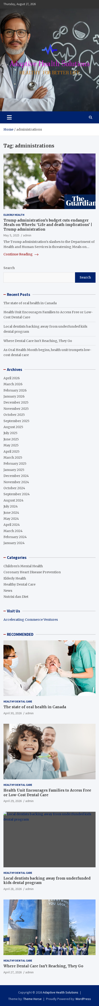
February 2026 (15, 390)
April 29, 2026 (12, 801)
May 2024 (11, 519)
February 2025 (14, 463)
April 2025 (11, 451)
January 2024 (14, 543)
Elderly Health (13, 214)
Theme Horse (32, 999)
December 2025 (16, 402)
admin (27, 235)
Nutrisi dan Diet (15, 597)
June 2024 (11, 513)
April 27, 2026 (12, 972)
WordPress (83, 999)
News (7, 591)
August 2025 (13, 427)
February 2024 (15, 537)
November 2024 (16, 482)
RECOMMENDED (20, 634)
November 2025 (16, 409)
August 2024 (13, 500)
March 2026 (13, 384)
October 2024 (14, 488)
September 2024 (16, 494)
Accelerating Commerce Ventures (30, 619)
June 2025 (11, 439)
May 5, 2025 (11, 235)
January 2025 (13, 470)
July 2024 (10, 506)
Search (9, 268)
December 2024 (16, 476)
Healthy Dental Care (19, 584)
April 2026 (11, 378)
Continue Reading (18, 254)
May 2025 (11, 445)
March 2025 (12, 457)
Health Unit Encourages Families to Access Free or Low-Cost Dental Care (47, 792)
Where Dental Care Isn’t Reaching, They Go (37, 341)
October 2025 (14, 415)
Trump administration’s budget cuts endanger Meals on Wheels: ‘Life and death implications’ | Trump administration (47, 225)
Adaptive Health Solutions (60, 992)
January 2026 (14, 396)
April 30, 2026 (12, 713)
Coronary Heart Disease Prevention (32, 572)
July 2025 (10, 433)
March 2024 (13, 531)
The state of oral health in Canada (30, 303)
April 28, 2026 (12, 889)
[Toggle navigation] (9, 117)
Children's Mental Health (23, 566)
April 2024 (11, 525)
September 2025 (16, 421)
